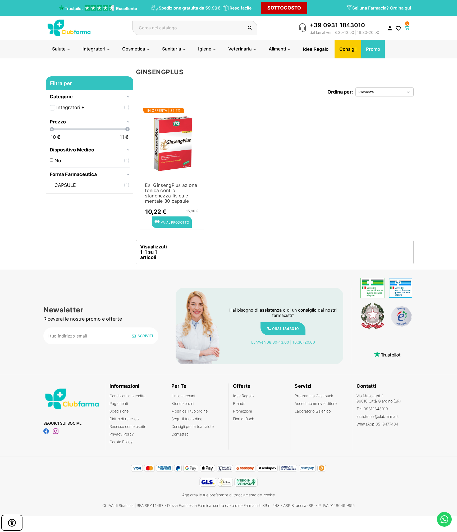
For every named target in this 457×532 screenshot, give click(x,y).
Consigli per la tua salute (192, 426)
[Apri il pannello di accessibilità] (12, 523)
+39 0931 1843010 (337, 25)
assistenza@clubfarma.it (378, 416)
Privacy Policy (121, 434)
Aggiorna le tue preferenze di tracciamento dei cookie (228, 495)
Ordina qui (400, 8)
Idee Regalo (243, 396)
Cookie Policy (120, 442)
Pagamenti (118, 403)
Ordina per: (340, 92)
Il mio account (183, 396)
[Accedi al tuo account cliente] (390, 28)
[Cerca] (249, 28)
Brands (239, 403)
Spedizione (119, 411)
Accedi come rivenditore (316, 403)
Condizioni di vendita (127, 396)
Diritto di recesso (124, 419)
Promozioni (242, 411)
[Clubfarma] (69, 27)
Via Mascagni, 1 (379, 398)
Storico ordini (182, 403)
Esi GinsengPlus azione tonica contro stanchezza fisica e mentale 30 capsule (171, 193)
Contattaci (180, 434)
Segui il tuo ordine (186, 419)
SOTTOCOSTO (284, 8)
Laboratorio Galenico (313, 411)
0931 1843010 (285, 328)
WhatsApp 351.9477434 (377, 424)
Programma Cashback (314, 396)
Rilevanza (366, 92)
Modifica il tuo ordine (189, 411)
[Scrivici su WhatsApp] (444, 519)
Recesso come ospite (127, 426)
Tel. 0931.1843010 (372, 408)
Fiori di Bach (243, 419)
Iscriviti (144, 336)
